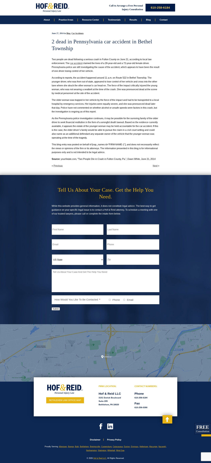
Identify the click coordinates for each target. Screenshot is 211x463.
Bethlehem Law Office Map (65, 400)
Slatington (102, 450)
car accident (76, 63)
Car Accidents (77, 33)
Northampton (91, 450)
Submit (56, 309)
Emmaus (134, 446)
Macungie (153, 446)
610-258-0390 (140, 407)
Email (130, 299)
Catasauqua (118, 446)
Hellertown (144, 446)
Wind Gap (120, 450)
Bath (77, 446)
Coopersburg (106, 446)
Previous (58, 166)
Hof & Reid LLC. (100, 458)
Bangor (71, 446)
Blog (68, 33)
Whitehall (111, 450)
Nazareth (162, 446)
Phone (116, 299)
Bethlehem (84, 446)
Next (155, 166)
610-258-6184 (160, 7)
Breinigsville (95, 446)
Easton (127, 446)
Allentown (63, 446)
